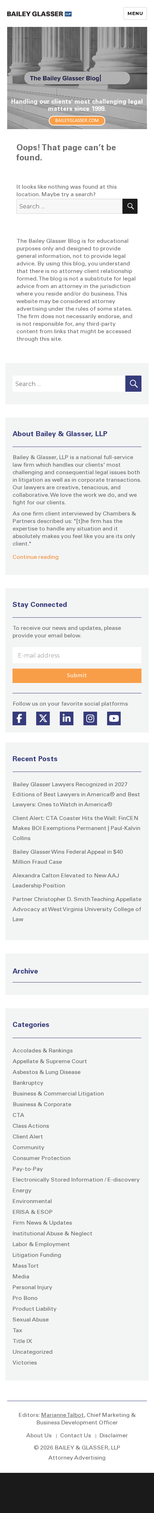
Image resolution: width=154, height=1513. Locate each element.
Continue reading (36, 557)
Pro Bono (25, 1298)
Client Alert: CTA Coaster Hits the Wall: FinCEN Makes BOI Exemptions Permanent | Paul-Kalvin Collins (76, 829)
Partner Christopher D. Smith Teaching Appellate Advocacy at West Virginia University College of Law (77, 910)
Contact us (75, 1436)
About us (39, 1436)
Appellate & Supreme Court (50, 1062)
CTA (18, 1115)
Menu (135, 13)
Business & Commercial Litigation (58, 1094)
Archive (25, 972)
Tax (17, 1331)
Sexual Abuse (31, 1320)
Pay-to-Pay (28, 1169)
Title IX (22, 1341)
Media (21, 1277)
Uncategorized (33, 1352)
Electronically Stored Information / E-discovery (76, 1180)
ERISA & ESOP (33, 1212)
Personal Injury (32, 1288)
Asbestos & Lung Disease (47, 1072)
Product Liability (35, 1309)
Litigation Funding (37, 1255)
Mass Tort (26, 1266)
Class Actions (31, 1126)
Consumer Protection (42, 1158)
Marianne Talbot (62, 1415)
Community (28, 1148)
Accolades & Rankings (43, 1051)
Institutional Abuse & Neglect (52, 1234)
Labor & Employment (41, 1245)
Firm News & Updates (42, 1223)
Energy (22, 1191)
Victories (25, 1363)
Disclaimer (114, 1436)
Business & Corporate (42, 1105)
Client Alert (28, 1137)
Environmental (32, 1202)
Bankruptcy (28, 1083)
